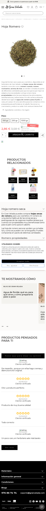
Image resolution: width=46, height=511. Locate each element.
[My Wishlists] (28, 7)
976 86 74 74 (9, 493)
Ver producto (12, 180)
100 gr (5, 121)
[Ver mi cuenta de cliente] (32, 7)
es (41, 7)
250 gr (15, 121)
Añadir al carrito (23, 135)
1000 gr (24, 121)
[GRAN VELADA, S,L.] (14, 7)
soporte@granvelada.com (32, 493)
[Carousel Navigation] (23, 326)
